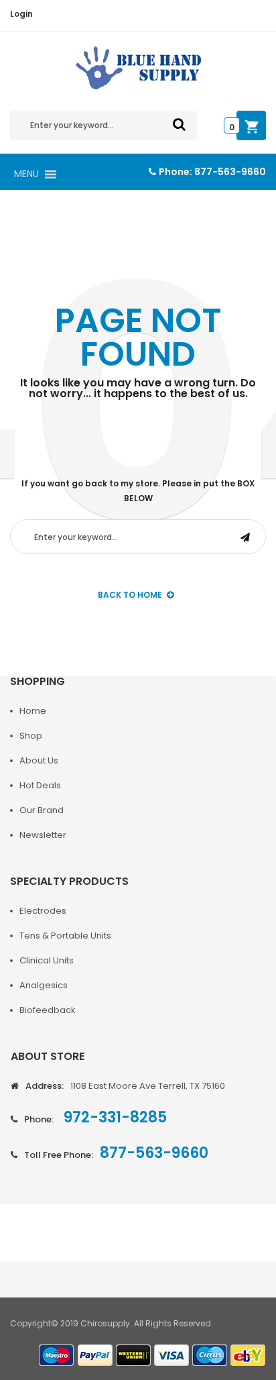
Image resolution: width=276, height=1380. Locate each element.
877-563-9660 (230, 171)
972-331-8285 (113, 1117)
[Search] (179, 124)
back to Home (130, 594)
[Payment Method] (57, 1355)
